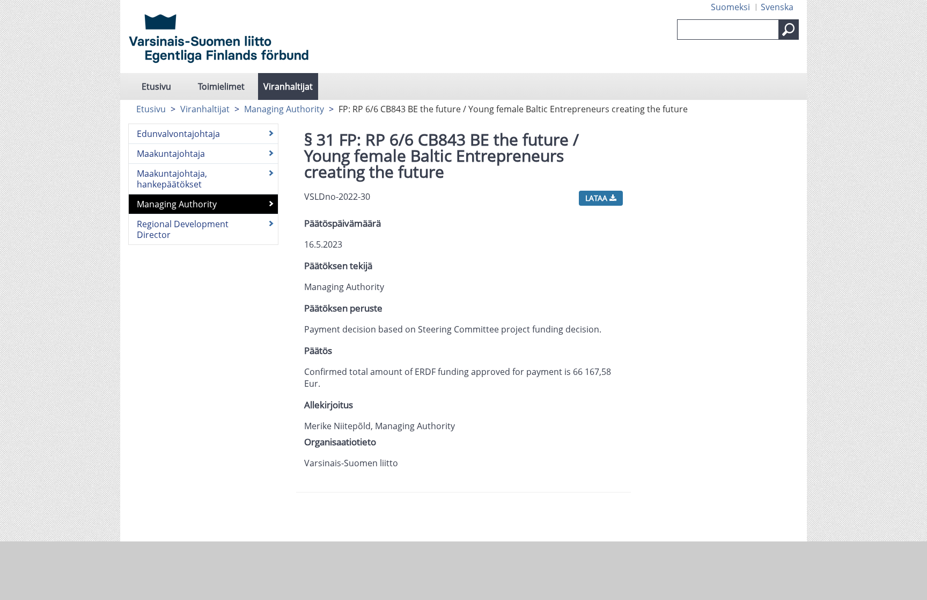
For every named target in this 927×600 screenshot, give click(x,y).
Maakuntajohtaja (171, 154)
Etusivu (156, 86)
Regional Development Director (183, 229)
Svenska (777, 7)
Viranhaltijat (288, 86)
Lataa (597, 198)
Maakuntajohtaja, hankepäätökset (172, 179)
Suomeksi (730, 7)
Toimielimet (221, 86)
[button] (788, 29)
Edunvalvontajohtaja (178, 134)
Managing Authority (284, 109)
